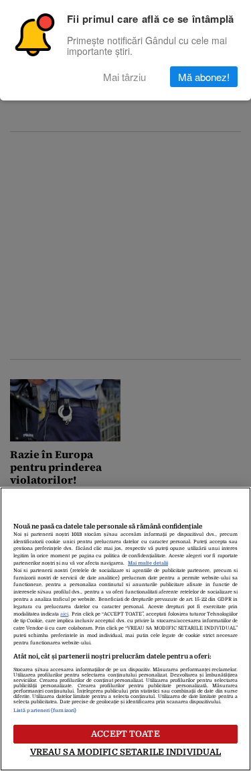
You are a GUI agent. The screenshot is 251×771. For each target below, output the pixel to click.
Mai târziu (124, 77)
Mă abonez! (204, 77)
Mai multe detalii (148, 563)
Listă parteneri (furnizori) (44, 710)
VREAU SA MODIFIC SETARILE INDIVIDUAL (126, 752)
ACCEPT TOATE (125, 734)
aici (64, 614)
